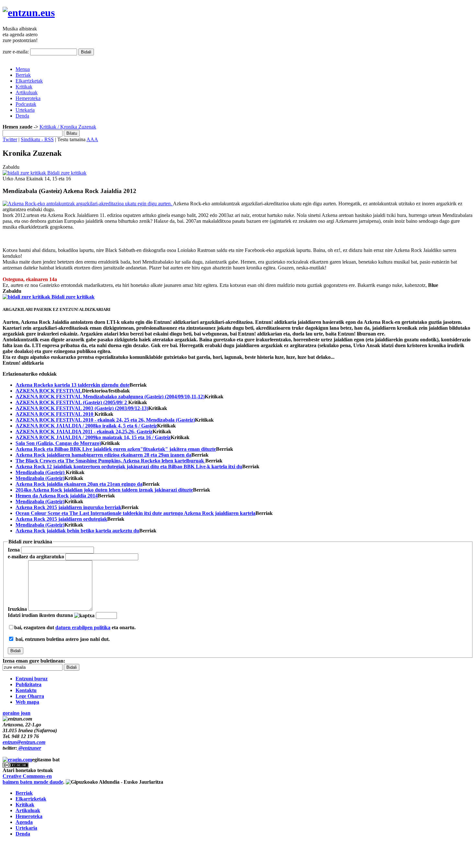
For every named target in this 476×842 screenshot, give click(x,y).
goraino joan (16, 713)
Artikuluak (27, 92)
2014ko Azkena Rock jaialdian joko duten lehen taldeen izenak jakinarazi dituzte (104, 490)
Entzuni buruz (32, 678)
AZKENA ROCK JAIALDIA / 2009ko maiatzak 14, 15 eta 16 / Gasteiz (93, 437)
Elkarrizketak (29, 81)
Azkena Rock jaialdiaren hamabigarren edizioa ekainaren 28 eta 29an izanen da (103, 455)
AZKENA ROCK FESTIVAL (49, 390)
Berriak (23, 75)
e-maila (36, 556)
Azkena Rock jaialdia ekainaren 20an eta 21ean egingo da (79, 484)
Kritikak (24, 86)
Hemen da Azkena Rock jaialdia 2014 (57, 495)
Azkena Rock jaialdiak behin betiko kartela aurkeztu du (77, 530)
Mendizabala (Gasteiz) (41, 472)
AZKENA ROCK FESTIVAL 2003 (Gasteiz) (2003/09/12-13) (82, 408)
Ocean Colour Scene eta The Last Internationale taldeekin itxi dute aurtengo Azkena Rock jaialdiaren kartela (135, 513)
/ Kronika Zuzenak (76, 127)
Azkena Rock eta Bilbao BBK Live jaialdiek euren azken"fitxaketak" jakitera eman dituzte (116, 449)
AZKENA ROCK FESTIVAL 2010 (55, 414)
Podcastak (26, 104)
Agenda (24, 822)
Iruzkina (17, 609)
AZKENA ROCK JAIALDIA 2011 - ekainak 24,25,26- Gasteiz (84, 431)
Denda (22, 116)
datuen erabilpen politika (82, 627)
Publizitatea (28, 684)
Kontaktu (26, 690)
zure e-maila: (16, 51)
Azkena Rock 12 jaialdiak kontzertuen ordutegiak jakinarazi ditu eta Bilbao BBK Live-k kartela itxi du (129, 466)
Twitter (10, 139)
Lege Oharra (30, 696)
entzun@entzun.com (24, 742)
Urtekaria (25, 110)
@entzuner (29, 748)
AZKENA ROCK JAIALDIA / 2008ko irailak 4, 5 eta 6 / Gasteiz (86, 425)
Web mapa (27, 702)
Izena (14, 549)
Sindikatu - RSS (37, 139)
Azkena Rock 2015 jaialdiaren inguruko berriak (68, 507)
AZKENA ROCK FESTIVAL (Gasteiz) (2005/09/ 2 (72, 402)
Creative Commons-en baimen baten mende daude (33, 779)
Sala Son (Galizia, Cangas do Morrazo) (58, 443)
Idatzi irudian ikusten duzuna (40, 615)
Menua (23, 69)
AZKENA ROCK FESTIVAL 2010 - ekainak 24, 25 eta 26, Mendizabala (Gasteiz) (105, 420)
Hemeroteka (28, 98)
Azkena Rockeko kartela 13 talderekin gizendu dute (73, 385)
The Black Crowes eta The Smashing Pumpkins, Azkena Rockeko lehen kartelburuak (110, 460)
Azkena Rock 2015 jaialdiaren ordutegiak (61, 519)
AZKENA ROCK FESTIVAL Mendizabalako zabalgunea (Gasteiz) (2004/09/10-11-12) (110, 396)
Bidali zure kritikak (66, 173)
